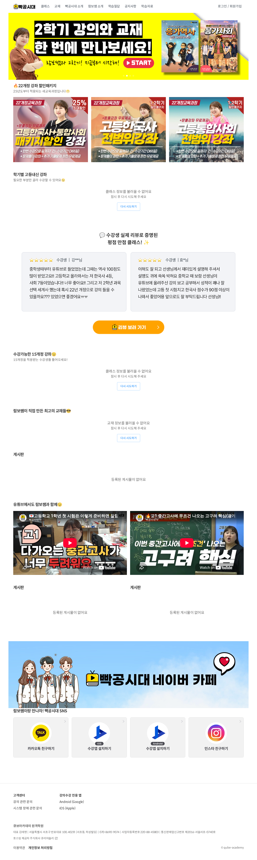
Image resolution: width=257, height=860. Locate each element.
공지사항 (130, 6)
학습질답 (114, 6)
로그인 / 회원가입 (230, 6)
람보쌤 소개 (95, 6)
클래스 (45, 6)
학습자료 (147, 6)
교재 (57, 6)
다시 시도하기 (128, 206)
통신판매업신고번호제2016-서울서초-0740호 (188, 832)
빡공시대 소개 (74, 6)
